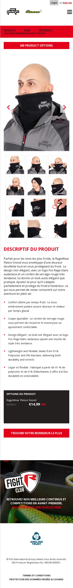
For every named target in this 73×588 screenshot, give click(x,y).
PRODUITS (10, 30)
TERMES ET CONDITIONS (36, 575)
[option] (36, 102)
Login (54, 2)
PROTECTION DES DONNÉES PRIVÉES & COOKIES (36, 579)
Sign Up (67, 2)
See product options (36, 45)
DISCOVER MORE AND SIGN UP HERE (36, 507)
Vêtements (45, 30)
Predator (28, 9)
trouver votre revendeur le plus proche (36, 434)
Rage (7, 9)
